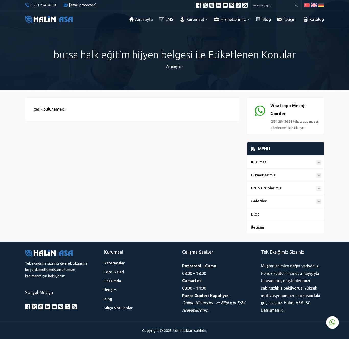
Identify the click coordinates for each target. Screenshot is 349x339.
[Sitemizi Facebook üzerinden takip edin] (198, 5)
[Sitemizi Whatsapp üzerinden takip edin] (238, 5)
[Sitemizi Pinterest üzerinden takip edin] (231, 5)
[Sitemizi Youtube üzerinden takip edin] (225, 5)
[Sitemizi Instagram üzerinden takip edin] (211, 5)
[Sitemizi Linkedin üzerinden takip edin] (218, 5)
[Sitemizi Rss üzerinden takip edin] (245, 5)
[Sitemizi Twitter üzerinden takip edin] (205, 5)
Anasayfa (173, 66)
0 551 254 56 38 (43, 5)
